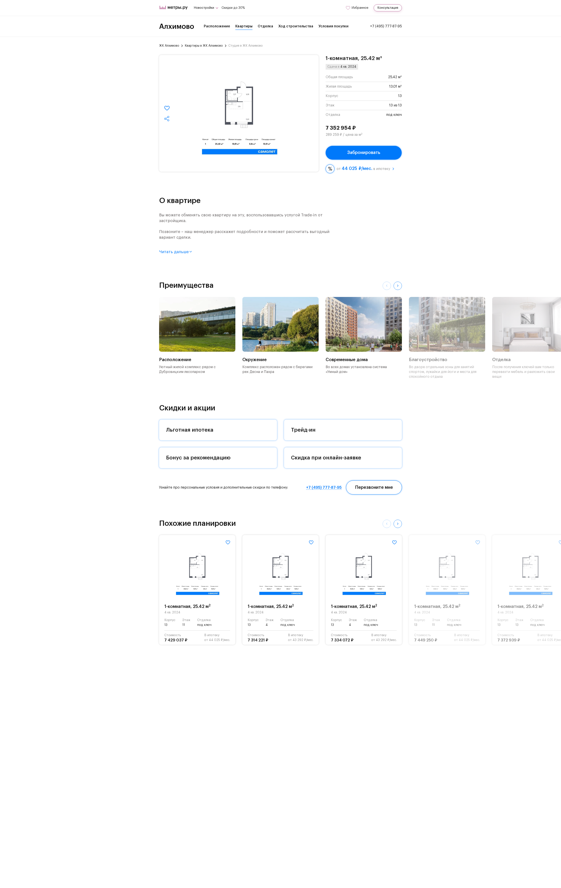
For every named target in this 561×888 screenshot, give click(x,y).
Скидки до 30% (233, 7)
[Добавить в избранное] (167, 108)
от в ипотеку (363, 168)
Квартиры (243, 26)
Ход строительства (295, 26)
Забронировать (363, 152)
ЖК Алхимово (169, 45)
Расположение (217, 26)
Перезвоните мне (374, 487)
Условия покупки (333, 26)
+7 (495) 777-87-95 (386, 26)
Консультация (387, 7)
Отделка (265, 26)
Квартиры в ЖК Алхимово (204, 45)
